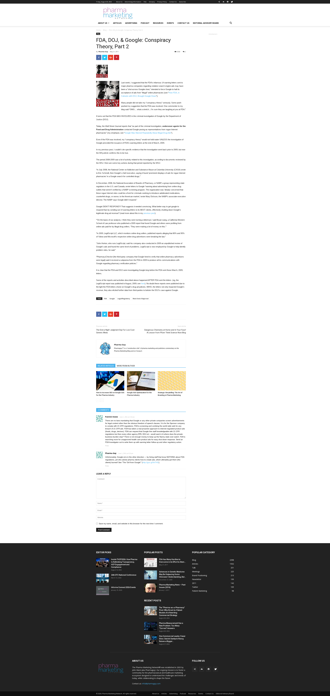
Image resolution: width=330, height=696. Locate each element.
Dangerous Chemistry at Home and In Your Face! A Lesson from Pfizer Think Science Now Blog (165, 331)
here (143, 283)
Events (170, 23)
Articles (117, 23)
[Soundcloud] (223, 2)
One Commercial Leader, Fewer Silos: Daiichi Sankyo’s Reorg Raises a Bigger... (172, 638)
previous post (149, 213)
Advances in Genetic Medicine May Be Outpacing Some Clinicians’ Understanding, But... (172, 574)
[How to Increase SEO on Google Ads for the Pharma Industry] (110, 380)
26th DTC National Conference (123, 575)
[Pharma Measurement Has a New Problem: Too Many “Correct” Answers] (150, 626)
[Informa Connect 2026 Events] (102, 590)
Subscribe (182, 2)
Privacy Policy (162, 2)
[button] (231, 23)
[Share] (219, 2)
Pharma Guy (103, 52)
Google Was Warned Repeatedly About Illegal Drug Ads (148, 133)
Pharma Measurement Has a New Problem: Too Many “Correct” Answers (171, 625)
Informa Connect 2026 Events (123, 587)
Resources (158, 23)
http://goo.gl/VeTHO (151, 462)
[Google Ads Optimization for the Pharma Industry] (141, 380)
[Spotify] (228, 2)
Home (98, 30)
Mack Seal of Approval (140, 299)
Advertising (131, 23)
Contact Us (173, 2)
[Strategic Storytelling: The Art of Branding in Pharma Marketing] (172, 380)
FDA (105, 299)
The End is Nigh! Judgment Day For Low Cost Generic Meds (115, 331)
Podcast (145, 23)
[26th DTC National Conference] (102, 578)
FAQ (145, 2)
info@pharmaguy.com (151, 683)
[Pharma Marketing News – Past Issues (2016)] (150, 587)
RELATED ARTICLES (106, 366)
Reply (107, 445)
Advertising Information (133, 2)
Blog (104, 30)
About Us (119, 2)
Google (112, 299)
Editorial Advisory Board (206, 23)
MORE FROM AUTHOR (126, 366)
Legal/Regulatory (124, 299)
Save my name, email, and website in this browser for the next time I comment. (131, 524)
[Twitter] (232, 2)
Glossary (152, 2)
